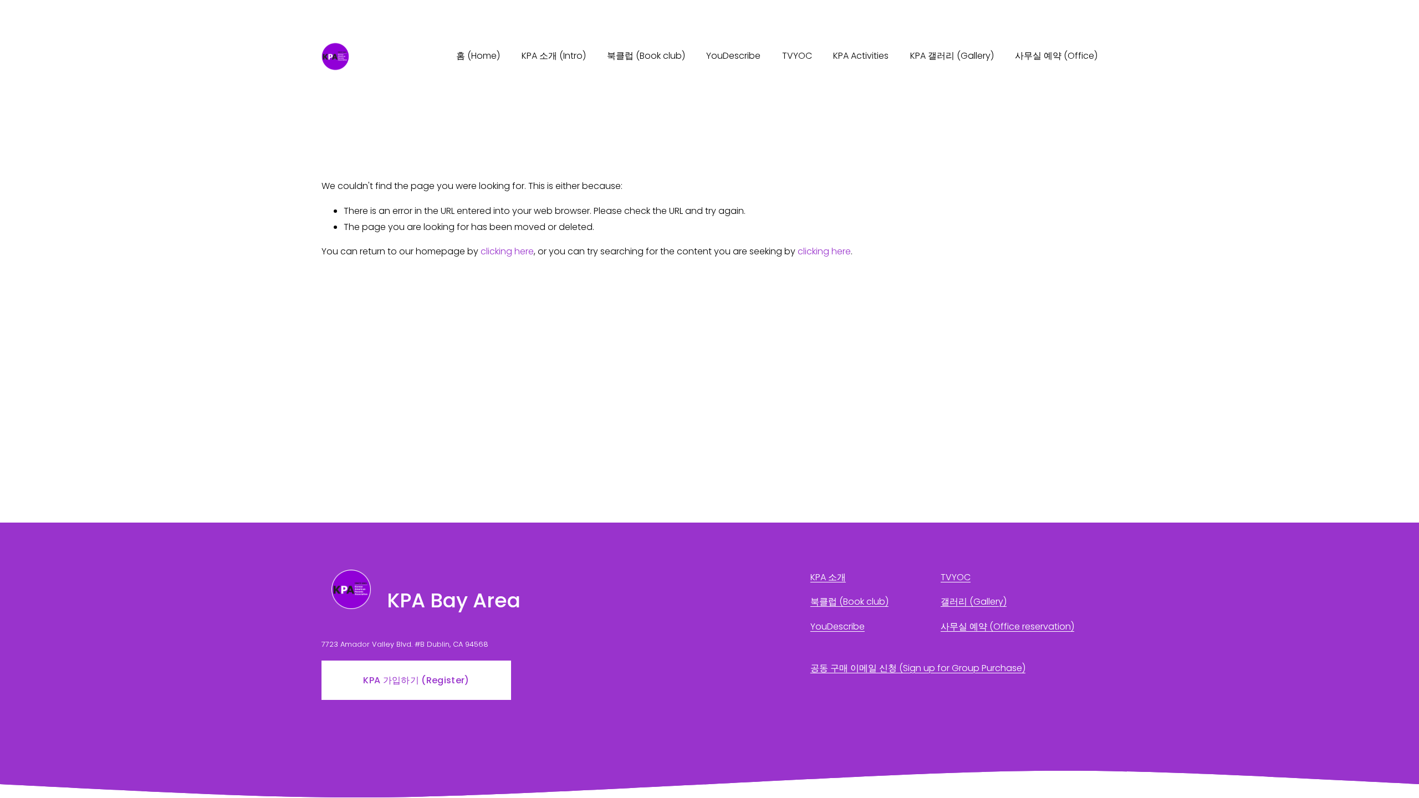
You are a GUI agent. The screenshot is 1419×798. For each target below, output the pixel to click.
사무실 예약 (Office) (1056, 55)
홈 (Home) (478, 55)
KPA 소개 (828, 577)
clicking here (507, 251)
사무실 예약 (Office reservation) (1007, 626)
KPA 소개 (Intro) (554, 55)
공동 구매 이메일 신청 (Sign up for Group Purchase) (917, 668)
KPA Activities (861, 55)
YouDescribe (733, 55)
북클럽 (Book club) (646, 55)
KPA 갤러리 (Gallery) (952, 55)
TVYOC (797, 55)
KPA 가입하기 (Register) (416, 680)
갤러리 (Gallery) (974, 601)
